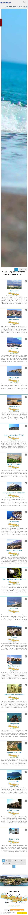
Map (25, 282)
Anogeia (14, 650)
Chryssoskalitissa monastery (14, 505)
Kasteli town (14, 361)
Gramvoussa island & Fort (14, 448)
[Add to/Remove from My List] (26, 294)
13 (18, 876)
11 (12, 876)
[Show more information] (1, 318)
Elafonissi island (14, 419)
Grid (21, 282)
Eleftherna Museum (14, 477)
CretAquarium (14, 736)
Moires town (14, 303)
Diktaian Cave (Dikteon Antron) (14, 592)
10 (9, 876)
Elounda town (14, 534)
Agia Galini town (14, 678)
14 (22, 876)
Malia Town (14, 621)
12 (15, 876)
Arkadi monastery (14, 823)
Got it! (22, 912)
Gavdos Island (14, 390)
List (16, 282)
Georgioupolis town (14, 765)
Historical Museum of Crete (14, 707)
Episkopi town (14, 852)
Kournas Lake (14, 794)
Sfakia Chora (14, 332)
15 (25, 876)
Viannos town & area (14, 563)
